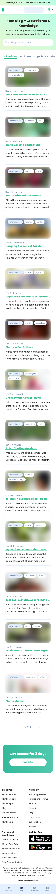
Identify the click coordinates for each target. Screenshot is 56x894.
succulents (30, 576)
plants (41, 576)
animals (28, 171)
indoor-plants (31, 70)
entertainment (15, 70)
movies (28, 323)
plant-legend (31, 373)
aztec (41, 424)
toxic (41, 121)
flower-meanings (16, 479)
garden (40, 222)
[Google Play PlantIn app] (40, 847)
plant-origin (14, 378)
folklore (28, 272)
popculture (40, 323)
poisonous (29, 121)
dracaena (40, 525)
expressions (30, 677)
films (27, 626)
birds (39, 171)
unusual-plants (16, 75)
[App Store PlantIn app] (40, 838)
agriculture (30, 424)
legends (28, 222)
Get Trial (28, 762)
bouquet (28, 475)
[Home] (3, 10)
